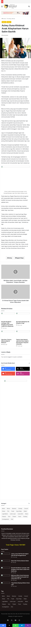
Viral (12, 519)
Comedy (20, 508)
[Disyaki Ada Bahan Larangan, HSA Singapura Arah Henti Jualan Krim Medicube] (8, 316)
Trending (9, 18)
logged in (10, 357)
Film (8, 511)
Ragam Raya (20, 258)
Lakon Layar (13, 513)
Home (4, 18)
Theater (14, 516)
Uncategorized (5, 519)
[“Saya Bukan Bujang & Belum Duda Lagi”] (5, 585)
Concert (26, 508)
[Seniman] (10, 6)
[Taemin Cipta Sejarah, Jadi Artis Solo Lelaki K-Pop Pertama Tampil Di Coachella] (23, 334)
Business (14, 508)
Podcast (4, 516)
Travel (19, 516)
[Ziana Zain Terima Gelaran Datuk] (5, 563)
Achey (10, 258)
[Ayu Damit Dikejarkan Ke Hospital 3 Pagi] (23, 316)
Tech (9, 516)
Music (8, 22)
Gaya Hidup (19, 511)
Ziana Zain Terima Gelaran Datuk (20, 560)
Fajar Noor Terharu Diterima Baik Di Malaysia (6, 341)
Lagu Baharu (5, 513)
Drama (3, 511)
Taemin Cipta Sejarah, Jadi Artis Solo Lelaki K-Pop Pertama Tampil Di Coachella (22, 342)
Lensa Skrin (20, 513)
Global (25, 511)
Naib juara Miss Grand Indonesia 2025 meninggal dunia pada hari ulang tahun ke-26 (20, 577)
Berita (13, 18)
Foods (12, 511)
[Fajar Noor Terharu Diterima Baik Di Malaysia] (8, 334)
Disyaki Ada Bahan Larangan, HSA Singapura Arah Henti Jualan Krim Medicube (20, 569)
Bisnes (8, 508)
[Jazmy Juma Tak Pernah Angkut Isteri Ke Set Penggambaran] (5, 556)
